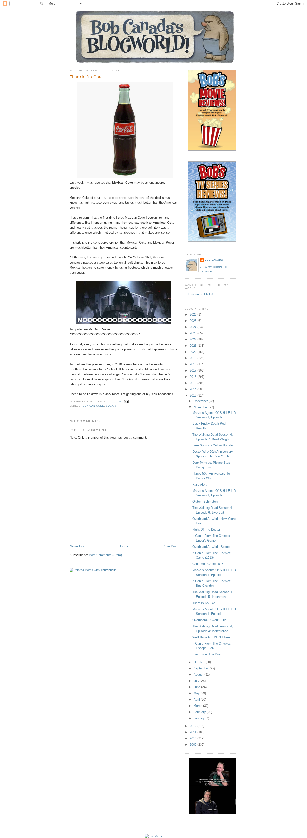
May (197, 693)
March (198, 706)
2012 (193, 726)
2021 (193, 345)
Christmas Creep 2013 (207, 564)
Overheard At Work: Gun (209, 620)
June (197, 687)
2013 (193, 395)
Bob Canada (214, 259)
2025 (193, 320)
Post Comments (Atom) (105, 555)
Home (124, 546)
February (200, 712)
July (197, 681)
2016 (193, 377)
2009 (193, 744)
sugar (111, 405)
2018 (193, 364)
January (200, 718)
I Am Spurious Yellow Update (212, 445)
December (201, 401)
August (199, 674)
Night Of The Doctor (206, 529)
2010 (193, 738)
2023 (193, 333)
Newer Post (78, 546)
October (200, 662)
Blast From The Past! (207, 654)
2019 (193, 358)
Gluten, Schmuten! (205, 501)
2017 (193, 370)
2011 (193, 732)
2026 (193, 314)
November (201, 407)
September (202, 668)
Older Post (170, 546)
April (197, 699)
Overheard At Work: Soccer (211, 547)
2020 (193, 352)
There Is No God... (87, 76)
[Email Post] (125, 401)
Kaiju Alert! (199, 484)
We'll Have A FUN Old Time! (211, 637)
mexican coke (93, 405)
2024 (193, 327)
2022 (193, 339)
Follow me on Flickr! (199, 294)
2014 (193, 389)
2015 (193, 383)
